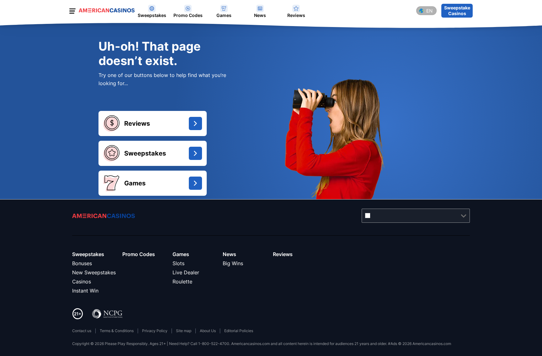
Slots (178, 263)
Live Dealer (186, 272)
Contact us (81, 330)
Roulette (182, 281)
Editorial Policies (238, 330)
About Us (208, 330)
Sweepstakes (88, 254)
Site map (183, 330)
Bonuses (82, 263)
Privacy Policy (154, 330)
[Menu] (72, 12)
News (229, 254)
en (429, 11)
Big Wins (233, 263)
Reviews (283, 254)
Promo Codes (138, 254)
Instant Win (85, 291)
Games (181, 254)
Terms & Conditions (117, 330)
